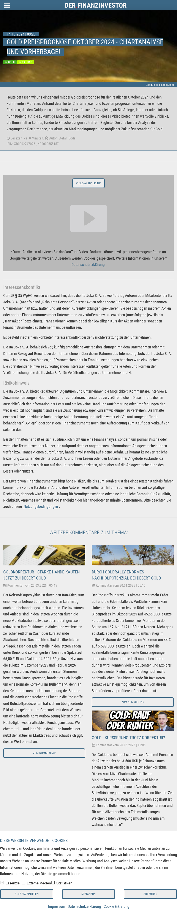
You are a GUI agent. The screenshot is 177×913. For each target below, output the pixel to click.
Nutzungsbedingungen (41, 506)
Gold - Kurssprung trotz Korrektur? (128, 737)
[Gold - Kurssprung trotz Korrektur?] (133, 720)
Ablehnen (150, 894)
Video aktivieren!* (88, 183)
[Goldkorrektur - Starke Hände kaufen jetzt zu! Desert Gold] (44, 555)
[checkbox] (2, 883)
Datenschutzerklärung (84, 906)
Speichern (88, 894)
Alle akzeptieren (27, 894)
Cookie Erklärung (116, 906)
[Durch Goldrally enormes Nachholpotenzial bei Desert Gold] (133, 555)
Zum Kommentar (44, 753)
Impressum (56, 906)
